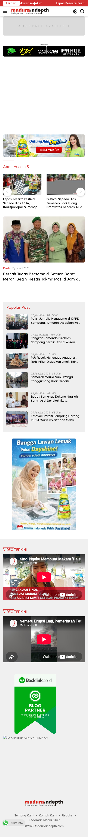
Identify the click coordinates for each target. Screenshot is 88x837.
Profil (6, 268)
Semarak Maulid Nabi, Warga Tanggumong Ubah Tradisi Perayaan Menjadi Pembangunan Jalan (54, 379)
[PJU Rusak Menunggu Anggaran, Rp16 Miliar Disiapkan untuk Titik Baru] (17, 361)
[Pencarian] (82, 11)
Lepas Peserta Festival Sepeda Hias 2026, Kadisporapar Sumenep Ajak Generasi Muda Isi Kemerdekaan (20, 203)
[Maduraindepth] (29, 11)
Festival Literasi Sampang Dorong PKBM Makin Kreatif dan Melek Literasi (55, 418)
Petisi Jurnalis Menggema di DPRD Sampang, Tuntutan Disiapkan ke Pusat (55, 320)
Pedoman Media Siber (44, 820)
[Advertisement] (44, 93)
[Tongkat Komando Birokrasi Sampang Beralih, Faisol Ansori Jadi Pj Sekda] (17, 341)
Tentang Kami (24, 815)
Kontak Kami (48, 815)
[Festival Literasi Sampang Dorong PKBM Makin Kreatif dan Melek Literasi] (17, 419)
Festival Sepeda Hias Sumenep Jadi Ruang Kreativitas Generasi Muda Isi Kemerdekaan (65, 203)
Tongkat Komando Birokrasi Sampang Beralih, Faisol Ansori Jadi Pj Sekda (53, 340)
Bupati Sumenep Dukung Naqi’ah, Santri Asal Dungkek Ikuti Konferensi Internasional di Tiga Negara (54, 398)
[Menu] (6, 11)
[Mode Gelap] (75, 11)
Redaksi (67, 815)
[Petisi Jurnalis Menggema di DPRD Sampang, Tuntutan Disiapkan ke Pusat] (17, 322)
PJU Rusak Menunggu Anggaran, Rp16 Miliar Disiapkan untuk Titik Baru (54, 359)
